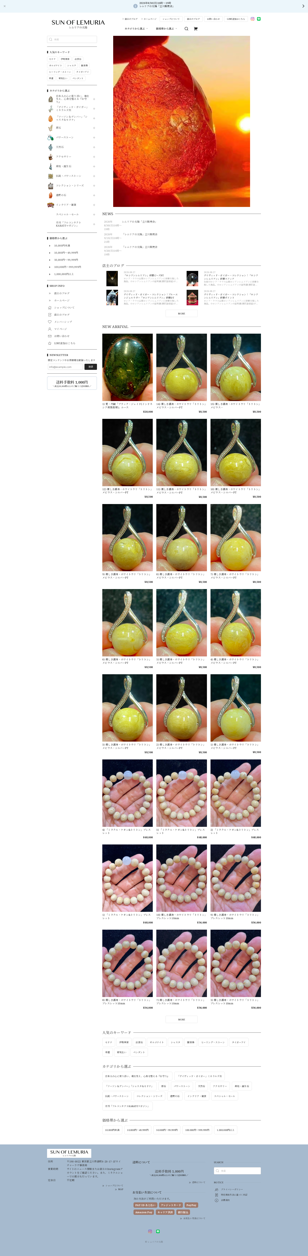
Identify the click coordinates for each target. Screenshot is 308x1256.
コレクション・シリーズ (70, 185)
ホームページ (150, 18)
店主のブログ (131, 18)
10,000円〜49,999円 (137, 1130)
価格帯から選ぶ (165, 28)
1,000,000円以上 (225, 1130)
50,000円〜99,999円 (167, 1130)
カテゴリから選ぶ (135, 28)
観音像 (190, 1042)
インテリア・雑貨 (66, 204)
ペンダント (139, 1052)
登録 (90, 366)
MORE (181, 313)
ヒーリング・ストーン (213, 1042)
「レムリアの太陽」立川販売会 (139, 234)
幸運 (107, 1052)
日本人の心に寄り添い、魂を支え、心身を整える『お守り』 (72, 99)
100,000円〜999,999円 (197, 1130)
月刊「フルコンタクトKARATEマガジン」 (68, 224)
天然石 (60, 147)
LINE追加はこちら (236, 18)
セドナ (108, 1042)
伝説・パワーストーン (68, 176)
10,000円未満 (112, 1130)
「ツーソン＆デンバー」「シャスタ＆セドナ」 (72, 118)
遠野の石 (61, 195)
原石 (58, 127)
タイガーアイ (239, 1042)
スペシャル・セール (67, 214)
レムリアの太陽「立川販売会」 (139, 221)
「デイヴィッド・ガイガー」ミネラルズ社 (72, 109)
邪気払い (121, 1052)
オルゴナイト (157, 1042)
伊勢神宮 (124, 1042)
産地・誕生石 (63, 166)
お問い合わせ (213, 18)
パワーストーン (65, 137)
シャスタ (175, 1042)
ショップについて (171, 18)
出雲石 (139, 1042)
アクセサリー (63, 156)
